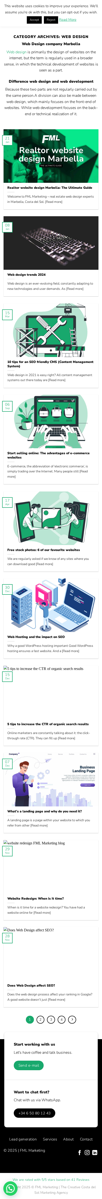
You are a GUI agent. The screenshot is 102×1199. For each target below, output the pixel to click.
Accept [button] (34, 20)
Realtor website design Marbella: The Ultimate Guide (49, 188)
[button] (10, 1188)
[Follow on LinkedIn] (94, 1153)
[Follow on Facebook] (79, 1153)
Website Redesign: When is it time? (35, 899)
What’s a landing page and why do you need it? (44, 811)
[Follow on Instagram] (87, 1153)
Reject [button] (51, 20)
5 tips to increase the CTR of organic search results (48, 724)
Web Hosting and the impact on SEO (36, 637)
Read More (67, 19)
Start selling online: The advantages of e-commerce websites (48, 455)
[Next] (72, 1020)
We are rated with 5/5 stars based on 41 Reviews (51, 1179)
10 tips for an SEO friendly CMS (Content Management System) (50, 364)
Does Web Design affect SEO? (31, 985)
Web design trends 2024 (26, 275)
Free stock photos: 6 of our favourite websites (43, 550)
